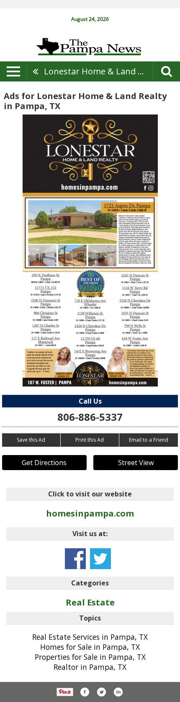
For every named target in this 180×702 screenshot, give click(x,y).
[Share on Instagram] (118, 692)
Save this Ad (31, 439)
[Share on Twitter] (101, 692)
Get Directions (44, 462)
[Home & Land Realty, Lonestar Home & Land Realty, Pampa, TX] (90, 250)
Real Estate (90, 602)
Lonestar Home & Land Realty (98, 71)
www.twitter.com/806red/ (100, 558)
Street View (136, 462)
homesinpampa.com (90, 513)
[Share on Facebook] (84, 692)
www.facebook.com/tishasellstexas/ (75, 558)
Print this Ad (89, 439)
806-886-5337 (90, 417)
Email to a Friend (148, 439)
